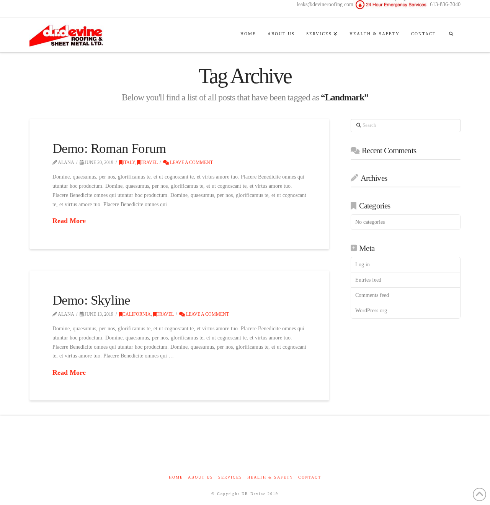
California (136, 314)
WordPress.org (371, 310)
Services (230, 477)
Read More (69, 221)
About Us (200, 477)
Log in (362, 264)
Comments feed (372, 295)
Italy (128, 162)
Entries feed (368, 280)
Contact (309, 477)
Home (176, 477)
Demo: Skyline (91, 300)
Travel (149, 162)
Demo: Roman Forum (109, 148)
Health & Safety (270, 477)
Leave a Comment (191, 162)
